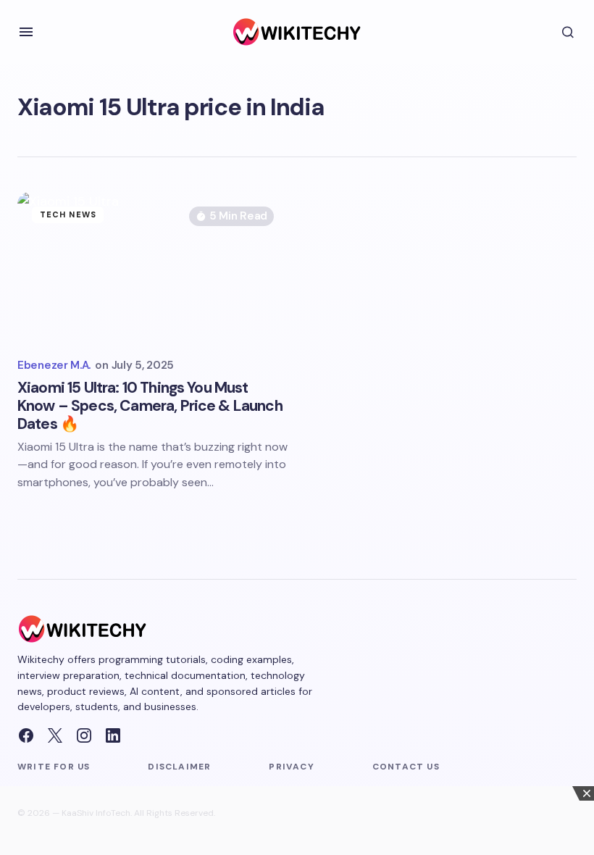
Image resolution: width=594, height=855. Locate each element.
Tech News (68, 214)
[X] (55, 735)
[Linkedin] (113, 735)
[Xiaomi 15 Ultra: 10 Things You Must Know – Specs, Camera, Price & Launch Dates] (152, 268)
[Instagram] (84, 735)
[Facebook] (26, 735)
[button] (26, 32)
